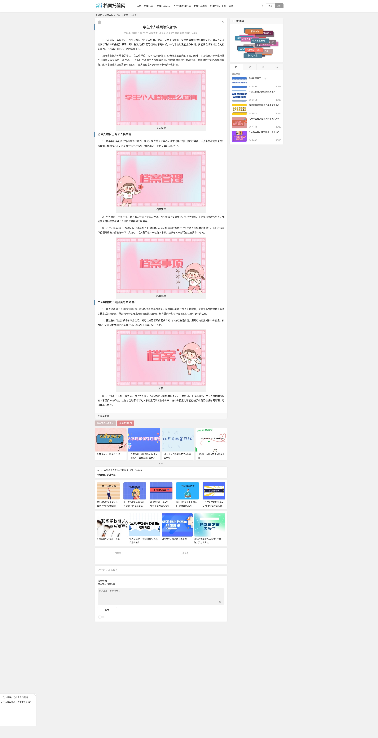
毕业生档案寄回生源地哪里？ (262, 92)
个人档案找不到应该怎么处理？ (17, 702)
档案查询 (109, 15)
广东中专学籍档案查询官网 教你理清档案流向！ (186, 506)
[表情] (219, 602)
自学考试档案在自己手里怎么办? (264, 105)
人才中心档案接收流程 (253, 41)
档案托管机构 (200, 6)
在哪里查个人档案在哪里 (108, 539)
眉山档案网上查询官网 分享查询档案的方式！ (132, 506)
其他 (231, 6)
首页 (139, 6)
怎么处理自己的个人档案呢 (15, 697)
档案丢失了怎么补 (255, 32)
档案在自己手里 (218, 6)
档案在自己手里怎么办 (254, 45)
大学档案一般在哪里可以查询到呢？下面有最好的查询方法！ (144, 458)
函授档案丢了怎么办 (258, 78)
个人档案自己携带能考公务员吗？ (264, 132)
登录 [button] (270, 6)
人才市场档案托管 (182, 6)
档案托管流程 (163, 6)
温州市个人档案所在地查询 (174, 539)
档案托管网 (114, 5)
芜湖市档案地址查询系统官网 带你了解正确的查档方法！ (213, 506)
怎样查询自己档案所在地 (108, 454)
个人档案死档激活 (256, 50)
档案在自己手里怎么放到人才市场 (264, 35)
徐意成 (107, 470)
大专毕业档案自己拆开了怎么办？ (264, 118)
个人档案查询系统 (255, 36)
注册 (279, 6)
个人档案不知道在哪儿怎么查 (253, 55)
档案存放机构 (262, 54)
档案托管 (148, 6)
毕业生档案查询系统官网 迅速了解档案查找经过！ (107, 506)
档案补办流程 (246, 38)
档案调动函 (265, 45)
